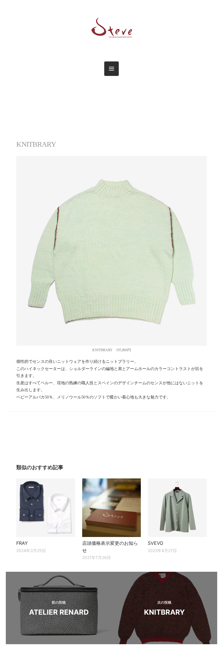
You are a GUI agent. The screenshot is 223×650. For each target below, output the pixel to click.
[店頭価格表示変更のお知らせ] (111, 507)
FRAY (22, 543)
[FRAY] (45, 507)
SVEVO (155, 543)
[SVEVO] (177, 507)
